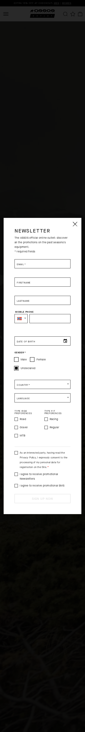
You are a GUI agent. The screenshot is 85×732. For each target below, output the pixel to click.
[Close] (74, 224)
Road (23, 419)
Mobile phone (24, 312)
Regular (54, 427)
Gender (20, 352)
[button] (21, 318)
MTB (23, 435)
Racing (54, 419)
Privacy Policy (28, 457)
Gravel (24, 427)
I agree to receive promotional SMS (42, 485)
